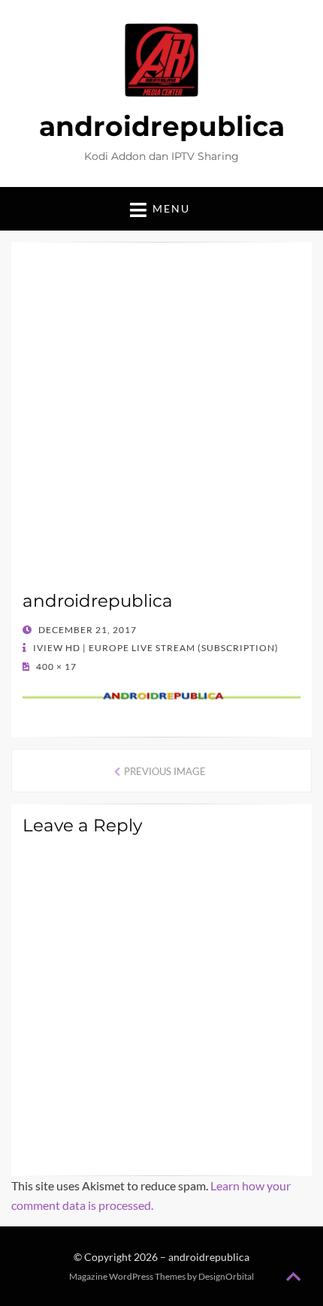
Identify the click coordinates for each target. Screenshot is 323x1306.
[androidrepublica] (161, 694)
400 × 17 (55, 666)
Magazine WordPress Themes (127, 1276)
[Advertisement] (161, 422)
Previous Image (165, 771)
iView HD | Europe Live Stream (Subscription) (155, 647)
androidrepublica (162, 126)
